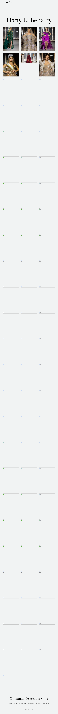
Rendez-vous (29, 709)
